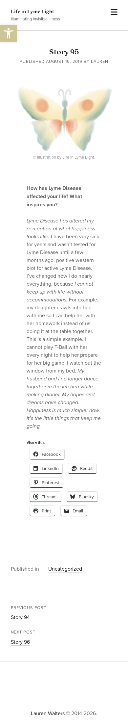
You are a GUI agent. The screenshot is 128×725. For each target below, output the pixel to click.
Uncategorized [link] (65, 568)
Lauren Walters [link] (48, 713)
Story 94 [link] (20, 617)
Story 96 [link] (20, 641)
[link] (8, 33)
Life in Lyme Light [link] (32, 11)
